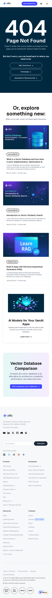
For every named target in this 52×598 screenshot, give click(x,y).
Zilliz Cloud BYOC (9, 470)
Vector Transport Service (12, 505)
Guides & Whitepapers (11, 531)
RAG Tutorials (33, 482)
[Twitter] (13, 433)
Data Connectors (9, 539)
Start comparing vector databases (24, 386)
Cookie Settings (9, 575)
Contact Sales (33, 535)
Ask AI (44, 592)
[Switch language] (41, 4)
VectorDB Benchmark (36, 474)
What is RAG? (8, 546)
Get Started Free (29, 4)
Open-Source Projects (36, 470)
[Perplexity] (9, 454)
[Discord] (21, 433)
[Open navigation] (47, 4)
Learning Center (8, 519)
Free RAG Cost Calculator (37, 478)
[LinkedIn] (8, 433)
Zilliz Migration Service (11, 478)
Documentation (33, 466)
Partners (31, 527)
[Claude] (19, 454)
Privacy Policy (23, 571)
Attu (4, 497)
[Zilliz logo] (7, 3)
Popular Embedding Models (13, 535)
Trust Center (7, 554)
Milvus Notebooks (34, 486)
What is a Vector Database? (13, 550)
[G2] (26, 433)
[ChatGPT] (4, 454)
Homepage (25, 72)
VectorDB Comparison (11, 527)
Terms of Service (9, 571)
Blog (4, 515)
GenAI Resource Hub (10, 523)
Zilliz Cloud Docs (25, 65)
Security (33, 571)
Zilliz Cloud (7, 466)
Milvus (5, 482)
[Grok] (14, 454)
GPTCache (7, 493)
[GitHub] (17, 433)
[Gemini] (23, 454)
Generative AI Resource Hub (25, 78)
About (30, 515)
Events (30, 531)
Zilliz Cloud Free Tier (10, 474)
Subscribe (41, 443)
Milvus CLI (6, 501)
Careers (31, 519)
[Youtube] (4, 433)
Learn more (25, 337)
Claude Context (8, 489)
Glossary (6, 543)
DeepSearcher (8, 486)
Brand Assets (33, 539)
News (30, 523)
